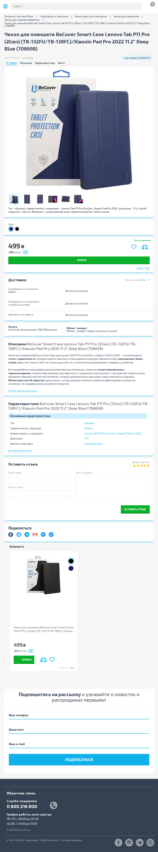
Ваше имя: (14, 472)
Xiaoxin (88, 428)
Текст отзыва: (84, 472)
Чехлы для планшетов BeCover (22, 20)
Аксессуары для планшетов (91, 16)
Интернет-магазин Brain (18, 16)
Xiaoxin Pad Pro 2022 (129, 433)
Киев (143, 279)
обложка (89, 423)
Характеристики (45, 63)
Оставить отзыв (135, 509)
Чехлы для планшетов (126, 16)
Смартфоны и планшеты (54, 16)
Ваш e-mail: (15, 487)
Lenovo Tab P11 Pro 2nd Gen (100, 433)
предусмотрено (93, 443)
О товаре (11, 63)
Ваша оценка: (141, 462)
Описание (26, 63)
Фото (61, 63)
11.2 (86, 438)
